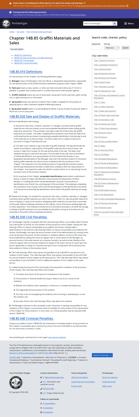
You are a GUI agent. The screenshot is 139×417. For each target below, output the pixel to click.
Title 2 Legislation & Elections (106, 65)
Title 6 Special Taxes (102, 82)
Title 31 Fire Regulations (104, 194)
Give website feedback (57, 337)
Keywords (96, 44)
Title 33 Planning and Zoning (105, 203)
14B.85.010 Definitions (23, 55)
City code (20, 32)
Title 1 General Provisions (104, 60)
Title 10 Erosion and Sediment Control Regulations (109, 96)
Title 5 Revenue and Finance (105, 78)
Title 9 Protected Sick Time (104, 91)
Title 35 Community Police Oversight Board (108, 213)
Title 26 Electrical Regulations (106, 167)
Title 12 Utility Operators (104, 106)
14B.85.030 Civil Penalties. (24, 60)
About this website (109, 377)
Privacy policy (76, 386)
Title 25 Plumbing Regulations (106, 163)
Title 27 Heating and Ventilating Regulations (107, 173)
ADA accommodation (79, 377)
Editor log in (107, 386)
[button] (129, 23)
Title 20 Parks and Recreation (106, 141)
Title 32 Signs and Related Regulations (109, 199)
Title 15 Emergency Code (104, 120)
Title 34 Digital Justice (102, 207)
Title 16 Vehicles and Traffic (105, 124)
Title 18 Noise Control (103, 133)
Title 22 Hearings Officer (104, 150)
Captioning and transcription (83, 382)
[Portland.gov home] (14, 23)
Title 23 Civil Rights (101, 154)
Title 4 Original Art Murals (104, 73)
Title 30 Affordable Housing (105, 190)
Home (11, 32)
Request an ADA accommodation (22, 353)
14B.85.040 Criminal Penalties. (26, 63)
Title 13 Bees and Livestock (105, 111)
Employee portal (109, 382)
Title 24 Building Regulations (105, 159)
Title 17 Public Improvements (106, 128)
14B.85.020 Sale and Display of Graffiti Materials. (33, 58)
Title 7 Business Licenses (104, 86)
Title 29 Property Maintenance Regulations (106, 184)
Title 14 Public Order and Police (39, 32)
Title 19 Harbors (100, 137)
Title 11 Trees (99, 102)
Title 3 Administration (102, 69)
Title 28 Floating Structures (105, 179)
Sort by (107, 44)
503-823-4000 (47, 353)
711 (66, 353)
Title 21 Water (99, 146)
